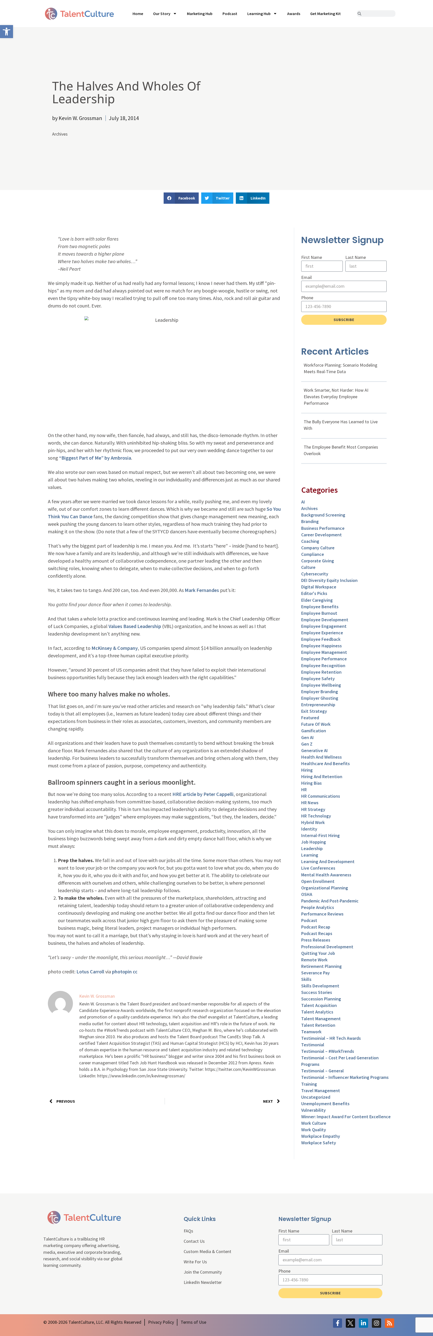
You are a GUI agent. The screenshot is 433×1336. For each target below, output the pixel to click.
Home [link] (138, 13)
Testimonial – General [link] (322, 1071)
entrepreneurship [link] (318, 704)
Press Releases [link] (315, 940)
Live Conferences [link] (318, 868)
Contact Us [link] (194, 1241)
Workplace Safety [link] (318, 1143)
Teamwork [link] (311, 1032)
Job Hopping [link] (313, 842)
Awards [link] (293, 13)
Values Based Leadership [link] (135, 626)
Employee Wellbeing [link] (321, 685)
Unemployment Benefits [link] (325, 1103)
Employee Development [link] (324, 620)
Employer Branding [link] (319, 691)
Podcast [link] (230, 13)
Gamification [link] (313, 731)
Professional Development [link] (327, 947)
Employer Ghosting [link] (319, 698)
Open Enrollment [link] (318, 881)
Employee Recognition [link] (323, 665)
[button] (181, 198)
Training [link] (309, 1084)
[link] (6, 31)
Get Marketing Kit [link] (325, 13)
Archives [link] (60, 134)
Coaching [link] (310, 541)
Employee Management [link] (324, 652)
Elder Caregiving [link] (317, 600)
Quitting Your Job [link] (318, 953)
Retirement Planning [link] (321, 966)
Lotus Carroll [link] (90, 971)
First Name (311, 257)
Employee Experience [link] (322, 633)
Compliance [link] (312, 554)
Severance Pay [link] (315, 973)
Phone (307, 297)
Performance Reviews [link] (322, 914)
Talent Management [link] (321, 1018)
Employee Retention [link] (321, 672)
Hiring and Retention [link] (321, 776)
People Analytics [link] (317, 907)
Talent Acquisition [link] (319, 1005)
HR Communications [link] (320, 796)
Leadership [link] (312, 848)
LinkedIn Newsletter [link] (203, 1282)
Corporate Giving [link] (317, 561)
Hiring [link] (307, 770)
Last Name (355, 257)
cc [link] (135, 971)
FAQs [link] (188, 1231)
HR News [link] (309, 802)
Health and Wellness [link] (321, 757)
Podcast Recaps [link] (316, 933)
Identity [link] (309, 829)
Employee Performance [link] (324, 659)
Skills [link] (306, 979)
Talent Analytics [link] (317, 1012)
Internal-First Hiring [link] (320, 835)
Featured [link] (310, 718)
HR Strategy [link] (313, 809)
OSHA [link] (306, 894)
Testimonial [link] (312, 1045)
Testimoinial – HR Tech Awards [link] (331, 1038)
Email (306, 277)
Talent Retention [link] (318, 1025)
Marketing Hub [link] (199, 13)
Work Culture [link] (313, 1123)
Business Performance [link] (323, 528)
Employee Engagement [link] (324, 626)
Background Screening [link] (323, 515)
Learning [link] (309, 855)
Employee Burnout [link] (319, 613)
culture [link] (308, 567)
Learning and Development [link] (328, 861)
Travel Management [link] (320, 1090)
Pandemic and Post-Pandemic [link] (330, 901)
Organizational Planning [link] (324, 888)
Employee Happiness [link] (321, 646)
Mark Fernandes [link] (202, 590)
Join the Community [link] (203, 1272)
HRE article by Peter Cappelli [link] (203, 794)
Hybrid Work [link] (313, 822)
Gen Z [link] (306, 744)
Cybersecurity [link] (314, 574)
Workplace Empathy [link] (320, 1136)
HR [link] (304, 789)
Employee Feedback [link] (321, 639)
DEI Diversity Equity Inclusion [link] (329, 580)
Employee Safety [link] (318, 678)
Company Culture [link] (318, 548)
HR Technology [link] (316, 816)
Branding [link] (310, 521)
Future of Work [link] (316, 724)
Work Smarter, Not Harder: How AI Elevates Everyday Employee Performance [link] (336, 396)
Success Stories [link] (316, 992)
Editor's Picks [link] (314, 593)
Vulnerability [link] (313, 1110)
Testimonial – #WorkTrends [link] (327, 1051)
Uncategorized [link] (315, 1097)
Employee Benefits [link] (320, 606)
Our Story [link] (161, 13)
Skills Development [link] (320, 986)
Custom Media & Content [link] (207, 1251)
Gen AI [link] (307, 737)
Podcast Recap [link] (315, 927)
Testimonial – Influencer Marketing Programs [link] (345, 1077)
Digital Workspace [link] (318, 587)
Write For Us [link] (195, 1262)
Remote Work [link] (314, 960)
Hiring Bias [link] (311, 783)
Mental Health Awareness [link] (326, 875)
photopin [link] (122, 971)
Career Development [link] (321, 535)
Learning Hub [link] (259, 13)
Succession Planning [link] (321, 999)
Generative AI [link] (314, 750)
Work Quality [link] (313, 1130)
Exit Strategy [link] (314, 711)
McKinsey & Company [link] (114, 648)
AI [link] (303, 502)
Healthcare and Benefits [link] (325, 763)
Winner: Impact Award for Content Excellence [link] (346, 1116)
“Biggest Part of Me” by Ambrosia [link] (95, 458)
